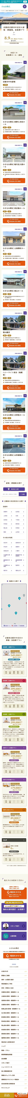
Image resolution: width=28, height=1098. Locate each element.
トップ (3, 1046)
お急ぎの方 (4, 971)
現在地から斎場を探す (8, 1042)
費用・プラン (5, 1050)
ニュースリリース (6, 1067)
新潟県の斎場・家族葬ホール (10, 1017)
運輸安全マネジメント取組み (10, 1079)
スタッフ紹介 (14, 926)
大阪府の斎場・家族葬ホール (10, 996)
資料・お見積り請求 (7, 979)
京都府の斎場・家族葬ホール (10, 992)
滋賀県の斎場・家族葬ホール (10, 1000)
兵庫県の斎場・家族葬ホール (10, 1004)
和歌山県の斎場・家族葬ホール (10, 1009)
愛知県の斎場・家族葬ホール (10, 1034)
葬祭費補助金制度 (6, 1054)
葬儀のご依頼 (5, 975)
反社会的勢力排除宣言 (8, 1084)
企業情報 (13, 936)
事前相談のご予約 (6, 984)
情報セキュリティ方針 (8, 1075)
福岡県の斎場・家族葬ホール (10, 1038)
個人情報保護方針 (6, 1071)
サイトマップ (5, 1088)
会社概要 (4, 1059)
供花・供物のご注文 (7, 988)
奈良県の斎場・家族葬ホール (10, 1029)
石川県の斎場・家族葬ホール (10, 1013)
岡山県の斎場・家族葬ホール (10, 1025)
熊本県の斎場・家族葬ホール (10, 1021)
